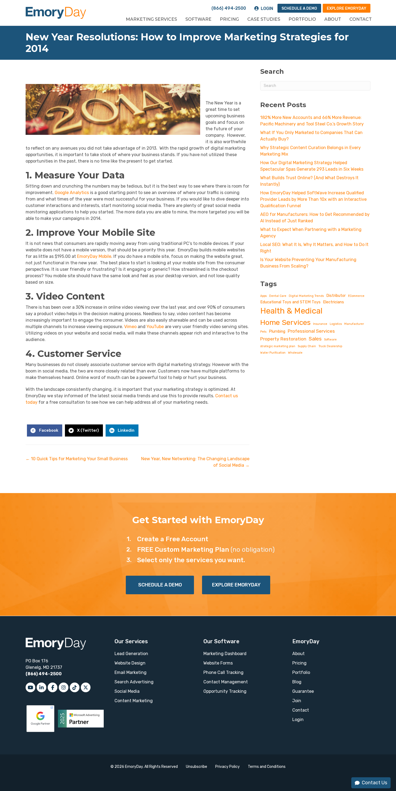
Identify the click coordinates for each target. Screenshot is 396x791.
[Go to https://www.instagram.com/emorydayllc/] (63, 687)
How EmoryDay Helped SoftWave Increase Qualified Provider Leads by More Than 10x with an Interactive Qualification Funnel (313, 199)
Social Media (127, 691)
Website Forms (218, 663)
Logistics (336, 324)
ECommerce (356, 296)
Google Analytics (72, 192)
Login (267, 8)
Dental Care (277, 296)
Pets (263, 331)
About (332, 19)
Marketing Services (151, 19)
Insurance (320, 324)
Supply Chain (307, 346)
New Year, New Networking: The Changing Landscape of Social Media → (195, 462)
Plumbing (277, 331)
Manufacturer (354, 324)
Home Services (285, 322)
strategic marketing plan (277, 346)
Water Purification (273, 352)
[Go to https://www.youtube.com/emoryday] (30, 687)
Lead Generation (131, 653)
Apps (263, 296)
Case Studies (263, 19)
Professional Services (311, 331)
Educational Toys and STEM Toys (290, 302)
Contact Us (374, 783)
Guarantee (303, 691)
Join (296, 700)
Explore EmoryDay (346, 8)
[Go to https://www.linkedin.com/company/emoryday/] (41, 687)
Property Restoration (283, 339)
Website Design (129, 663)
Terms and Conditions (267, 766)
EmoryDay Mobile (94, 256)
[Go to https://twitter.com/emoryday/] (86, 687)
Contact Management (225, 681)
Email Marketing (130, 672)
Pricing (229, 19)
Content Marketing (133, 700)
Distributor (336, 295)
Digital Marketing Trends (306, 296)
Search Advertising (134, 681)
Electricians (333, 302)
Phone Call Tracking (223, 672)
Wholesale (295, 352)
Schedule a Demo (299, 8)
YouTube (155, 326)
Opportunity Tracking (224, 691)
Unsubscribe (196, 766)
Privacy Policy (227, 766)
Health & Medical (291, 310)
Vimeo (130, 326)
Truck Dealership (330, 346)
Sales (315, 339)
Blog (296, 681)
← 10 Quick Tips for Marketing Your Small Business (77, 458)
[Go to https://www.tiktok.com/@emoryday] (74, 687)
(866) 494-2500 (228, 8)
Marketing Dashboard (224, 653)
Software (198, 19)
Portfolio (302, 19)
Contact (360, 19)
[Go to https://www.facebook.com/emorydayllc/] (52, 687)
